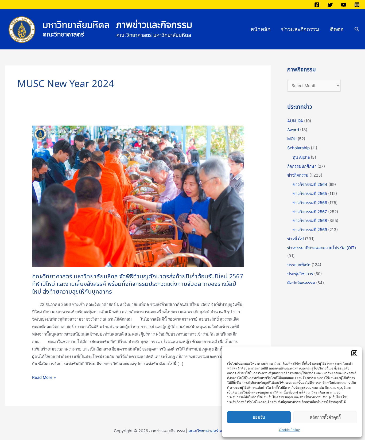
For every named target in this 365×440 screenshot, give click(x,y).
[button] (354, 353)
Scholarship (298, 147)
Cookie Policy (289, 430)
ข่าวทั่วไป (295, 238)
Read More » (44, 377)
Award (293, 129)
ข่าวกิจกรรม (297, 175)
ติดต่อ (337, 29)
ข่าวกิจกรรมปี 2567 (310, 211)
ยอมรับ (259, 417)
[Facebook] (317, 4)
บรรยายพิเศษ (298, 264)
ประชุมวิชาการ (300, 273)
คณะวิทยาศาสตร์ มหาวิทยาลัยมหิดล (219, 430)
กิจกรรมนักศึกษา (301, 166)
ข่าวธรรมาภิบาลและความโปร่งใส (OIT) (321, 247)
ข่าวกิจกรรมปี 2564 (310, 184)
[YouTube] (343, 4)
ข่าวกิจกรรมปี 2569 (310, 229)
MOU (292, 138)
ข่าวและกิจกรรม (300, 29)
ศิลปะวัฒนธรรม (301, 282)
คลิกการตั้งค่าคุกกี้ (325, 417)
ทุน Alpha (301, 157)
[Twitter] (330, 4)
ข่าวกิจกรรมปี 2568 (310, 220)
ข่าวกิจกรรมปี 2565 (310, 193)
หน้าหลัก (260, 29)
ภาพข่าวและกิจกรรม (154, 25)
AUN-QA (295, 120)
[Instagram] (357, 4)
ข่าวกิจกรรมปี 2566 (310, 202)
